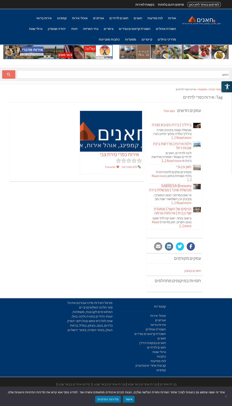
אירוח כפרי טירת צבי (119, 154)
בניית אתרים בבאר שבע (109, 384)
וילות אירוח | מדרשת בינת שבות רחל (172, 145)
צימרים (109, 29)
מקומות (202, 89)
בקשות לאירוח (144, 4)
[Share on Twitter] (180, 246)
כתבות (161, 356)
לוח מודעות (155, 18)
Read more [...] (181, 137)
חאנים (138, 18)
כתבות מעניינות (109, 39)
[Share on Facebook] (191, 246)
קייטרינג (147, 39)
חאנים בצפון (192, 270)
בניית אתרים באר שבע (142, 384)
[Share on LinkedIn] (169, 246)
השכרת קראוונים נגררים (134, 29)
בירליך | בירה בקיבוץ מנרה (171, 124)
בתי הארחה (90, 29)
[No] (226, 396)
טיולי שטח (35, 29)
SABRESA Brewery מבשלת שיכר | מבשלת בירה (170, 188)
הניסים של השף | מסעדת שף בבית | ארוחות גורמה (172, 211)
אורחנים (98, 18)
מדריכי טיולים (167, 39)
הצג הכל (169, 111)
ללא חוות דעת (130, 167)
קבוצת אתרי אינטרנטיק (150, 365)
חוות (74, 29)
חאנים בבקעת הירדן (152, 343)
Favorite (110, 167)
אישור (128, 399)
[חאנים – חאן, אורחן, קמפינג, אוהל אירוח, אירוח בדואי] (201, 24)
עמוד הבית (215, 89)
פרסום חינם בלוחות (171, 4)
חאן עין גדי (183, 167)
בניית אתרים (168, 384)
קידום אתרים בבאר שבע (74, 384)
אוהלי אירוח (80, 18)
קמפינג (62, 18)
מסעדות (130, 39)
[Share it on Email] (158, 246)
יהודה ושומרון (57, 29)
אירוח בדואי (44, 18)
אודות (172, 18)
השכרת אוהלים (166, 29)
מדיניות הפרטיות (107, 399)
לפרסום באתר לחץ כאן (204, 4)
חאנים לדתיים (118, 18)
